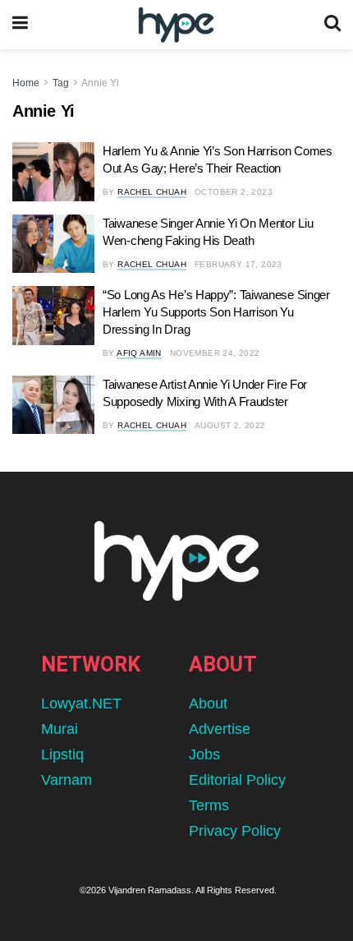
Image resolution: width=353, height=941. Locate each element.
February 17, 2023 (238, 264)
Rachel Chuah (151, 191)
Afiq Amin (139, 352)
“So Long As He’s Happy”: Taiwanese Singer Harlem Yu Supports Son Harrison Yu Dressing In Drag (216, 312)
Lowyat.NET (81, 703)
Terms (209, 805)
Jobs (204, 754)
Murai (59, 729)
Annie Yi (100, 83)
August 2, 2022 (230, 425)
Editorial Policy (237, 780)
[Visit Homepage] (176, 25)
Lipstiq (62, 754)
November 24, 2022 (215, 352)
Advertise (219, 729)
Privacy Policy (235, 831)
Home (25, 83)
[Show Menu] (20, 24)
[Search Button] (332, 24)
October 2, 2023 (234, 191)
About (208, 703)
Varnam (66, 780)
